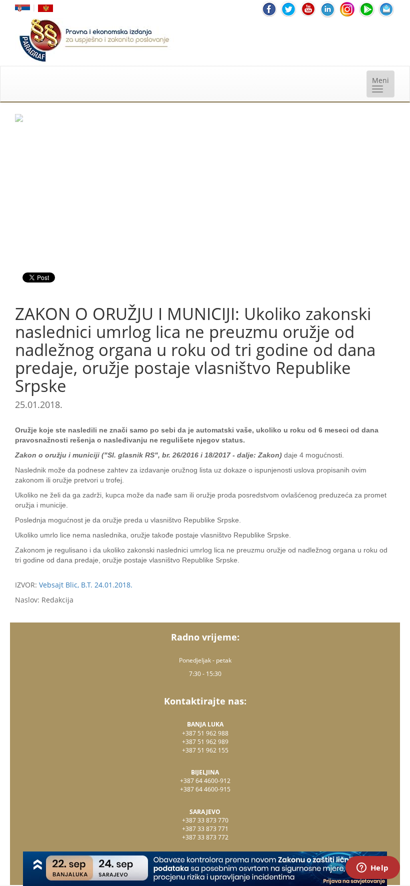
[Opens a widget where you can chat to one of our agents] (372, 868)
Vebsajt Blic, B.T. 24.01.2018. (85, 585)
